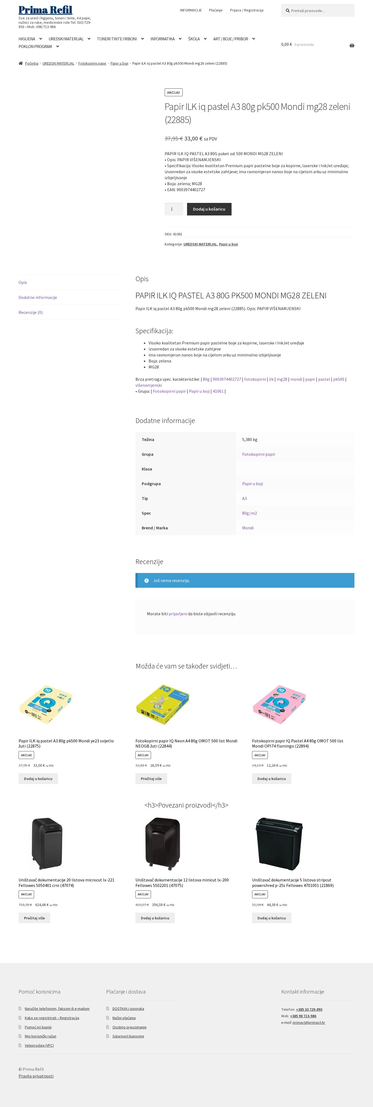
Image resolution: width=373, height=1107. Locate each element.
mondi (296, 379)
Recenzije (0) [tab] (31, 312)
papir (310, 379)
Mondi (248, 527)
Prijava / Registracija (247, 10)
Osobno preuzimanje (130, 1027)
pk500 (338, 379)
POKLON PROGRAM (35, 46)
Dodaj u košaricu (209, 209)
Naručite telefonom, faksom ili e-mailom (57, 1008)
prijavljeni (178, 613)
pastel (324, 379)
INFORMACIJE (191, 10)
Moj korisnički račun (40, 1036)
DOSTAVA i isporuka (128, 1008)
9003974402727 (227, 379)
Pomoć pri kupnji (38, 1027)
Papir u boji (119, 63)
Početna (32, 63)
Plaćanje (216, 10)
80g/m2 (249, 513)
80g (206, 379)
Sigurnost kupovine (128, 1036)
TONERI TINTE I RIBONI (117, 38)
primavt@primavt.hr (309, 1022)
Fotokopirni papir (92, 63)
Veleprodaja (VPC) (39, 1045)
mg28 (282, 379)
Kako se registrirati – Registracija (52, 1017)
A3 (244, 498)
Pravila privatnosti (36, 1076)
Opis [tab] (23, 282)
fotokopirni (255, 379)
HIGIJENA (27, 38)
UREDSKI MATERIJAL (66, 38)
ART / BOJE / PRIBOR (230, 38)
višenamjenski (148, 385)
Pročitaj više (151, 778)
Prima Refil (45, 9)
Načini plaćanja (124, 1017)
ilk (271, 379)
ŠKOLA (194, 38)
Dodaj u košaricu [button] (38, 778)
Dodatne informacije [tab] (38, 297)
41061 (218, 391)
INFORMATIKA (162, 38)
